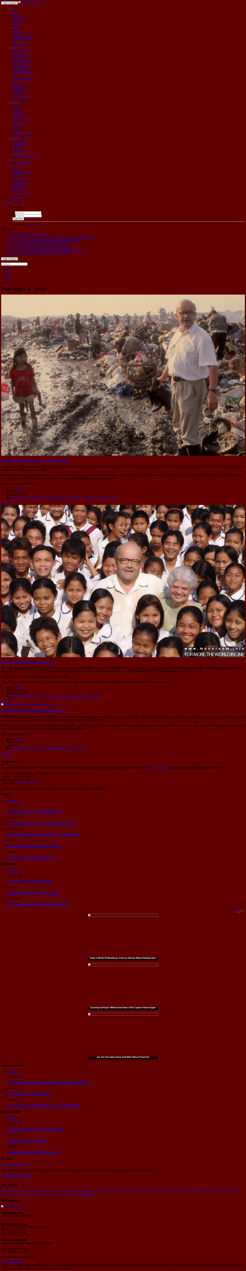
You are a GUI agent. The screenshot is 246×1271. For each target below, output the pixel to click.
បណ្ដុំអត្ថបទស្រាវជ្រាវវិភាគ (23, 156)
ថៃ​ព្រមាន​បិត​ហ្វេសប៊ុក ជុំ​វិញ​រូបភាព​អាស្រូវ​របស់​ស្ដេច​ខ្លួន (33, 846)
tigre (56, 1190)
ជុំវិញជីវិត (80, 696)
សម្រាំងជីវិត (15, 696)
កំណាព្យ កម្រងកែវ (20, 187)
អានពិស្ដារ (5, 503)
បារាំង (15, 14)
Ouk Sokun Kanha (38, 1191)
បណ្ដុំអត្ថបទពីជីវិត (20, 99)
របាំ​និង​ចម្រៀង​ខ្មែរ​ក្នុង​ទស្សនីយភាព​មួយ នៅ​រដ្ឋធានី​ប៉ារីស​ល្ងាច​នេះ (38, 904)
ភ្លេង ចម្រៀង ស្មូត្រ (20, 57)
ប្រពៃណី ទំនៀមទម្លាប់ (22, 73)
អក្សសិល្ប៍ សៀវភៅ (21, 63)
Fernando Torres (197, 1190)
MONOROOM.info (158, 767)
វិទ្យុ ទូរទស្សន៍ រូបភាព (21, 66)
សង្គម (15, 29)
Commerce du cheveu (67, 1191)
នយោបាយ (17, 26)
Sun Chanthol (29, 1194)
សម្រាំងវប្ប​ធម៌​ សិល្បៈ (19, 498)
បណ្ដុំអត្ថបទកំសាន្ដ (20, 196)
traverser (157, 1191)
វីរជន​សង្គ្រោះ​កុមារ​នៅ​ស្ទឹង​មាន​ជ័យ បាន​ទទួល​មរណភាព (27, 662)
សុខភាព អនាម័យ (20, 87)
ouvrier (50, 1191)
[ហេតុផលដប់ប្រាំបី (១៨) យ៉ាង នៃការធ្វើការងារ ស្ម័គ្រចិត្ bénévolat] (29, 705)
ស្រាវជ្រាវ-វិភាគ (13, 138)
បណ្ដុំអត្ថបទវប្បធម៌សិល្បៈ (23, 78)
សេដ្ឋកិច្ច (16, 33)
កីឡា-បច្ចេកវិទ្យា (13, 102)
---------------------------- (22, 23)
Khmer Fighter (7, 1194)
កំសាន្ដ (9, 166)
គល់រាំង (18, 739)
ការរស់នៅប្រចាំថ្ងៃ (92, 696)
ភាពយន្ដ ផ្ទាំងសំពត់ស (22, 70)
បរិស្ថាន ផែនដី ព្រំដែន (22, 39)
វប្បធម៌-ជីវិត (12, 48)
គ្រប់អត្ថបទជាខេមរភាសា (72, 498)
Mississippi (56, 1194)
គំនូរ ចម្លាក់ (17, 54)
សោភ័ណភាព (18, 90)
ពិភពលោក (17, 21)
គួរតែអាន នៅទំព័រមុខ (29, 748)
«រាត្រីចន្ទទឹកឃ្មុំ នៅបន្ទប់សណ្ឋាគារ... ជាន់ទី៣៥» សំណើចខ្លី (36, 1129)
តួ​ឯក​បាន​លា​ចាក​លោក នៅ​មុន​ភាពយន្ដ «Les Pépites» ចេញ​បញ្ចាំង (34, 460)
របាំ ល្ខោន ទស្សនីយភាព (23, 60)
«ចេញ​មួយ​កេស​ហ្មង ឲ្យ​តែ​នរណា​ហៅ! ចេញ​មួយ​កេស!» (34, 1152)
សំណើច (16, 190)
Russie (87, 1194)
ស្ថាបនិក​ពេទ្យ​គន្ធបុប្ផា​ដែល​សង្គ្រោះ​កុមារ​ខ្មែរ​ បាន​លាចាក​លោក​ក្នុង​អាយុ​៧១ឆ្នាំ (43, 1105)
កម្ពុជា (15, 11)
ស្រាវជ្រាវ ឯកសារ (20, 144)
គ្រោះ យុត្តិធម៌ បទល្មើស (22, 36)
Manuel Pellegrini (213, 1191)
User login (16, 201)
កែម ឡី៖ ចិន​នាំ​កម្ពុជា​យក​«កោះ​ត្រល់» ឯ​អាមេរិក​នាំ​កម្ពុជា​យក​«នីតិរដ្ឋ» (41, 823)
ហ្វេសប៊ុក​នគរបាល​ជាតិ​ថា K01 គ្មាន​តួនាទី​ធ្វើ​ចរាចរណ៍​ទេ (34, 811)
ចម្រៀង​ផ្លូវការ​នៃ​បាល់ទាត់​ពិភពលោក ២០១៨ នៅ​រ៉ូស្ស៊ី (32, 892)
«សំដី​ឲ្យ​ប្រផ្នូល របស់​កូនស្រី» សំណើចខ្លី (26, 1141)
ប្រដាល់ (16, 109)
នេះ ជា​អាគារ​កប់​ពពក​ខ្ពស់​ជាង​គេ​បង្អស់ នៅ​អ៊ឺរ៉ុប (29, 881)
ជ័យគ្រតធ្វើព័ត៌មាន (20, 181)
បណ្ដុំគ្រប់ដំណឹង (19, 45)
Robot (142, 1191)
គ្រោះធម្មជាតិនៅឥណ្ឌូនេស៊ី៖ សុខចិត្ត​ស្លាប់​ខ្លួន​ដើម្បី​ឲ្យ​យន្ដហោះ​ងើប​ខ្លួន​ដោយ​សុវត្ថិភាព (48, 1082)
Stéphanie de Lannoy (84, 1191)
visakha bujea (24, 1191)
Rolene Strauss (228, 1191)
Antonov (18, 1194)
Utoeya (186, 1191)
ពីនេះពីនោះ (17, 175)
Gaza (3, 1190)
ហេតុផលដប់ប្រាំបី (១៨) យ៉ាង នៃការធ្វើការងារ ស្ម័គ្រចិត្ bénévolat (33, 711)
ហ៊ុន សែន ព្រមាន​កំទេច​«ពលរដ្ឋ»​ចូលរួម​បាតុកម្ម (30, 857)
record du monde (119, 1190)
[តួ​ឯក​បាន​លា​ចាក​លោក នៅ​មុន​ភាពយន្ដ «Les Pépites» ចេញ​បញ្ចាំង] (123, 455)
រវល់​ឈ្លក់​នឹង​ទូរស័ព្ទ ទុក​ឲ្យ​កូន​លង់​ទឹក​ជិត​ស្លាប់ (29, 1094)
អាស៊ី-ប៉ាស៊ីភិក (19, 18)
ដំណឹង (10, 8)
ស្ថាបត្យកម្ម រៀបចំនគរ (22, 51)
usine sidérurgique (43, 1194)
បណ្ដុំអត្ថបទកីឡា (19, 121)
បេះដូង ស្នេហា (18, 94)
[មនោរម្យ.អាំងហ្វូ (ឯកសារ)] (30, 3)
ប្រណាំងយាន (18, 112)
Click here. (32, 224)
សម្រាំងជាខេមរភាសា (38, 498)
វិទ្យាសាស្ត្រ (17, 129)
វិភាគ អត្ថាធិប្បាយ (20, 141)
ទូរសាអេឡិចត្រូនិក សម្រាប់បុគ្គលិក (17, 1176)
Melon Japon (133, 1191)
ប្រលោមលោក (18, 184)
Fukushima (99, 1191)
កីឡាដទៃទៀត (18, 115)
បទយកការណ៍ (19, 151)
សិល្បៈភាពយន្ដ (111, 498)
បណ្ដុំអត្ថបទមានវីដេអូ (21, 163)
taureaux (149, 1191)
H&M (63, 1194)
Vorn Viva (165, 1191)
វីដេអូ (9, 160)
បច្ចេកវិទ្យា (17, 126)
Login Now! (18, 219)
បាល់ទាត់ (16, 105)
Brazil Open (11, 1191)
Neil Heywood (176, 1191)
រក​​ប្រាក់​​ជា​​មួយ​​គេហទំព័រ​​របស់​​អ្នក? (15, 1165)
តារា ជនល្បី (17, 169)
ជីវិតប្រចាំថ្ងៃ (17, 84)
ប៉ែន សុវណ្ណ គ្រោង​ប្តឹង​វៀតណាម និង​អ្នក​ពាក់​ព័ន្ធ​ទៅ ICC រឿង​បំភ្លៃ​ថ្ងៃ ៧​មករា (44, 834)
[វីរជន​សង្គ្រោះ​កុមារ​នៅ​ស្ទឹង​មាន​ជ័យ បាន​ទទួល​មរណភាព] (123, 656)
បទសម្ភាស (17, 148)
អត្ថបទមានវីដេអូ (54, 498)
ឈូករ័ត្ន (18, 489)
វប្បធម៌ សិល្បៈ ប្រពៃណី (94, 498)
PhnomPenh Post (74, 1194)
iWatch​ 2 (239, 1191)
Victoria (107, 1191)
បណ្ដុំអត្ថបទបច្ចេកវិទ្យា (22, 135)
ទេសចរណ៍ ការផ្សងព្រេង (23, 172)
